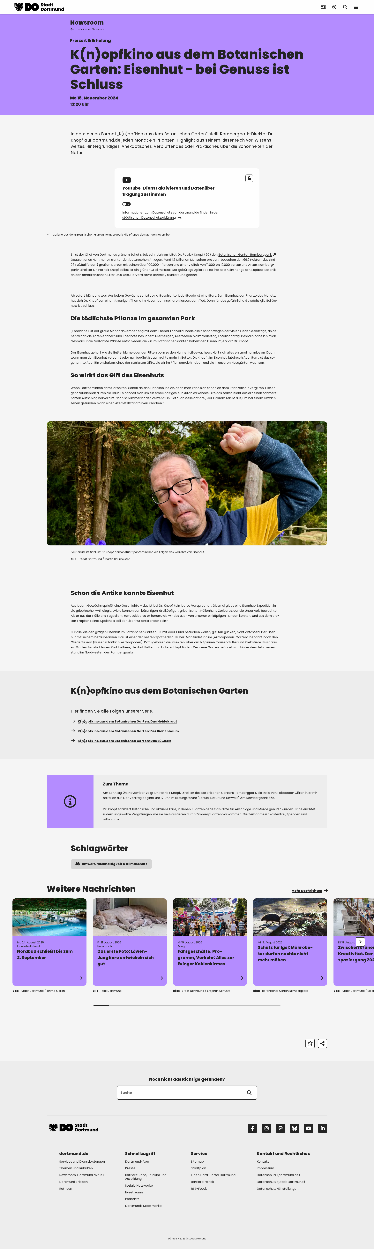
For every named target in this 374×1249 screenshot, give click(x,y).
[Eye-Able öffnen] (334, 7)
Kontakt (263, 1161)
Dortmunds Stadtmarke (143, 1206)
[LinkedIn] (322, 1128)
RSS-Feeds (199, 1188)
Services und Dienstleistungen (82, 1161)
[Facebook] (252, 1128)
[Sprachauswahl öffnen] (323, 7)
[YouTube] (308, 1128)
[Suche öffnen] (345, 7)
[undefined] (360, 942)
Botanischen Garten (140, 632)
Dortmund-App (137, 1161)
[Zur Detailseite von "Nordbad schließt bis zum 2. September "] (49, 942)
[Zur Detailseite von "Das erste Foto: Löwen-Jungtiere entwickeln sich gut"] (130, 942)
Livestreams (134, 1192)
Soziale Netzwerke (139, 1185)
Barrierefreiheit (202, 1182)
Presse (130, 1168)
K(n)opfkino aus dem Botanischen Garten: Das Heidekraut (127, 721)
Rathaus (65, 1188)
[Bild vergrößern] (320, 428)
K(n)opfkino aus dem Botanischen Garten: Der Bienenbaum (128, 731)
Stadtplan (198, 1168)
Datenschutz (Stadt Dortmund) (281, 1182)
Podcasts (132, 1199)
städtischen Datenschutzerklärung (149, 217)
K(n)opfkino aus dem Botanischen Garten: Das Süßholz (124, 741)
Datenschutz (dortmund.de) (278, 1175)
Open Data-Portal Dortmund (213, 1175)
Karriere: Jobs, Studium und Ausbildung (145, 1177)
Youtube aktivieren (126, 204)
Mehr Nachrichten (307, 890)
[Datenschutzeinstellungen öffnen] (249, 178)
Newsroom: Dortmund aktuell (81, 1175)
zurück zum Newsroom (90, 29)
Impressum (265, 1168)
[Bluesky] (294, 1128)
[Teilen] (322, 1043)
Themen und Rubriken (76, 1168)
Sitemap (197, 1161)
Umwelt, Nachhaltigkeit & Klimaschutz (114, 864)
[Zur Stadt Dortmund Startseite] (39, 7)
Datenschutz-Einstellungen (277, 1189)
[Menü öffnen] (356, 7)
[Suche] (249, 1092)
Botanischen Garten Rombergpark (245, 254)
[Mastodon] (280, 1128)
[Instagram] (266, 1128)
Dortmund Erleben (73, 1182)
